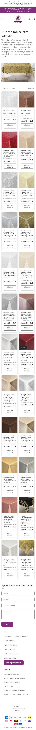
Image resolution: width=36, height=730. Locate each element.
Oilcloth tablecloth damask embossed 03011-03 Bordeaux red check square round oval (9, 153)
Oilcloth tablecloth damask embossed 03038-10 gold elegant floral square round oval (9, 479)
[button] (2, 19)
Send (7, 624)
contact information (11, 654)
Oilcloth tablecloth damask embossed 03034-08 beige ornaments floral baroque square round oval (8, 398)
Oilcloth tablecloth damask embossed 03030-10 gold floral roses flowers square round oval (27, 234)
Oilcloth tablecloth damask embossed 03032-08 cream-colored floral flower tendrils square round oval (27, 274)
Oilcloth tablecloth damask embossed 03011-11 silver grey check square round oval (9, 194)
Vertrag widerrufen (13, 663)
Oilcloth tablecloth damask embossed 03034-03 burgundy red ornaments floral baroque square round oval (27, 356)
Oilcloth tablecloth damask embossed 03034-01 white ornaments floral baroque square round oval (8, 356)
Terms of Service (9, 641)
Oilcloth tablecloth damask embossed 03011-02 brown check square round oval (26, 113)
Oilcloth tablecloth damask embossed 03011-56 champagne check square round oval (27, 194)
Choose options (10, 126)
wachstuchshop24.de (14, 727)
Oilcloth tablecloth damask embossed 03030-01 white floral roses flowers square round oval (9, 234)
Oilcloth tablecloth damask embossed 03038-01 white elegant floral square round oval (27, 397)
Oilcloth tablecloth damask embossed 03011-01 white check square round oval (9, 113)
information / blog (10, 658)
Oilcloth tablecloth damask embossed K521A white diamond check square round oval (9, 562)
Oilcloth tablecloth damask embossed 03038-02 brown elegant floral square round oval (9, 439)
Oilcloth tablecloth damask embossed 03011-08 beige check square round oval (27, 153)
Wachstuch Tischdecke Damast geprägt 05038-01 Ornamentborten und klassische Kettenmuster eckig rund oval (27, 520)
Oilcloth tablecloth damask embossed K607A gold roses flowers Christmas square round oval (26, 562)
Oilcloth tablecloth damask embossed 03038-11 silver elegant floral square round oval (27, 479)
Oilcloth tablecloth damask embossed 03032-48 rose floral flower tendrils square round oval (27, 315)
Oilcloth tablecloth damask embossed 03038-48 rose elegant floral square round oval (9, 519)
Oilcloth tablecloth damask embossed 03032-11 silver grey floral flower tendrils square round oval (9, 315)
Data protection (9, 649)
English (17, 710)
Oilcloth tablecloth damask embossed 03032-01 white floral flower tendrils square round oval (9, 274)
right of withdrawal (10, 645)
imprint (6, 632)
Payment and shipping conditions (15, 636)
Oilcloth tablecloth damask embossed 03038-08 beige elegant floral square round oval (27, 439)
